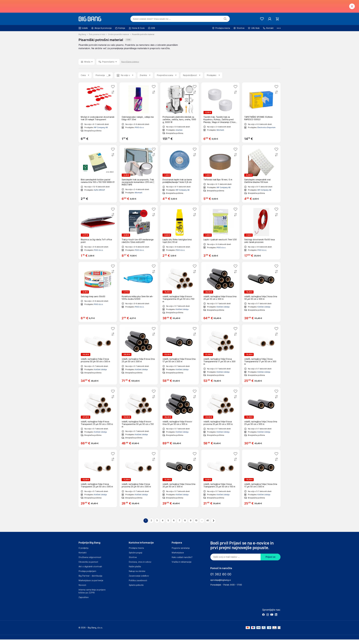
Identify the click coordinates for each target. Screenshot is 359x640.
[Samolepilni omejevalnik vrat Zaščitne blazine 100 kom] (261, 173)
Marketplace (178, 552)
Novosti (82, 585)
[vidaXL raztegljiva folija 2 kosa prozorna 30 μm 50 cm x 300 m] (98, 354)
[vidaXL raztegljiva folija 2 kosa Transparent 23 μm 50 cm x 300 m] (98, 478)
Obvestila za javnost (88, 562)
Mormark (220, 130)
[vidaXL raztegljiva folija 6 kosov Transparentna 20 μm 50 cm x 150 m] (179, 292)
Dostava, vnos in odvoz (140, 562)
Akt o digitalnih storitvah (90, 566)
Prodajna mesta (136, 548)
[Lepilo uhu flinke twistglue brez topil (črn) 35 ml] (179, 232)
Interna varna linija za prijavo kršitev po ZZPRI (92, 591)
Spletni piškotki (136, 585)
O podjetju (83, 548)
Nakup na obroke (137, 571)
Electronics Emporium (266, 127)
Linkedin (276, 614)
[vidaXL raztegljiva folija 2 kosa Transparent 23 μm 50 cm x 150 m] (220, 478)
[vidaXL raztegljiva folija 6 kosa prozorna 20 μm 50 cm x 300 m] (220, 417)
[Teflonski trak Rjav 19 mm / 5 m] (220, 173)
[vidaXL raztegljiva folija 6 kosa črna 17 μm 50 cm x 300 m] (179, 354)
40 (207, 520)
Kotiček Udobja (182, 309)
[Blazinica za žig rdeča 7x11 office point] (98, 232)
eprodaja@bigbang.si (220, 580)
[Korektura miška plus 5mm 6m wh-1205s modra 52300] (139, 292)
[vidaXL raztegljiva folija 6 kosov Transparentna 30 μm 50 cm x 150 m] (139, 417)
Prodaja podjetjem (87, 571)
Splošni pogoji (135, 552)
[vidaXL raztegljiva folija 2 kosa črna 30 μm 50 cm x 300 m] (261, 292)
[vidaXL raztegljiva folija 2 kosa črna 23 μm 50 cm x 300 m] (261, 417)
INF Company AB (101, 127)
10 (196, 520)
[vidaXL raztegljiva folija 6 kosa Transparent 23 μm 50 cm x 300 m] (98, 417)
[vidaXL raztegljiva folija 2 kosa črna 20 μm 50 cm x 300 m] (179, 478)
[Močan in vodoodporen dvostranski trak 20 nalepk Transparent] (98, 112)
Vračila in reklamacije (181, 562)
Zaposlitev (84, 597)
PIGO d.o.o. (139, 127)
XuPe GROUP (99, 190)
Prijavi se (270, 557)
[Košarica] (277, 19)
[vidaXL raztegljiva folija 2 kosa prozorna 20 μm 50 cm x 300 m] (139, 478)
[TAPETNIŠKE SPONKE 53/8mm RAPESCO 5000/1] (261, 112)
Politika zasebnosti (138, 580)
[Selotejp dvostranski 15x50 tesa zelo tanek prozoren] (261, 232)
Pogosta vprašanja (181, 548)
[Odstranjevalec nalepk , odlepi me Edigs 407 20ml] (139, 112)
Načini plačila (135, 566)
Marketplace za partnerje (91, 580)
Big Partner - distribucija (90, 576)
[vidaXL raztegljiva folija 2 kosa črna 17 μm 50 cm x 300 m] (261, 478)
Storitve (133, 557)
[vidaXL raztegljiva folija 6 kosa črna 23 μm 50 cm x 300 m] (139, 354)
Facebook (263, 614)
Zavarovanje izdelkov (139, 576)
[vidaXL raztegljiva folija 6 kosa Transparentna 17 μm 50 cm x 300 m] (220, 354)
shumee (179, 130)
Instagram (267, 614)
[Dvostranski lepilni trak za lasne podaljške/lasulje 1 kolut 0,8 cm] (179, 173)
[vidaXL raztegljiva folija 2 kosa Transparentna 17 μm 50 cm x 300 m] (261, 354)
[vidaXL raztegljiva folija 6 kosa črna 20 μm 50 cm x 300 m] (220, 292)
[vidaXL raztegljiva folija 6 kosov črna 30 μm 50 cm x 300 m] (179, 417)
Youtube (272, 614)
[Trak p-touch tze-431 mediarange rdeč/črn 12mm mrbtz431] (139, 232)
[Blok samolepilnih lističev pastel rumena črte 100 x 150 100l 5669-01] (98, 173)
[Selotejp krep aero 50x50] (98, 292)
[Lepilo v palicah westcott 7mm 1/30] (220, 232)
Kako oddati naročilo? (182, 557)
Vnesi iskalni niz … (152, 19)
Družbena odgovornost (90, 557)
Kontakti (83, 552)
